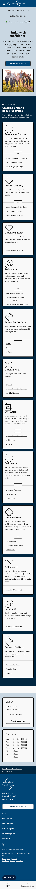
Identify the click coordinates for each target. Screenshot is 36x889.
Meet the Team (7, 824)
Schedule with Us (18, 63)
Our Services (7, 819)
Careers (12, 861)
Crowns (8, 348)
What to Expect (8, 829)
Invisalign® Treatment (14, 590)
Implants (9, 352)
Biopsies (9, 444)
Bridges (8, 344)
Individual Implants (12, 393)
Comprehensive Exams (14, 162)
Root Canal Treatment (13, 490)
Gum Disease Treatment (14, 293)
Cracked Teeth (11, 494)
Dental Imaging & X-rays (14, 167)
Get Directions (18, 721)
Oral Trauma (10, 440)
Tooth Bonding (11, 669)
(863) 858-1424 (21, 16)
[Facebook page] (3, 844)
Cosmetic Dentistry (12, 665)
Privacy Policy (6, 859)
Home (4, 814)
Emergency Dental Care (14, 546)
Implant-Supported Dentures (16, 389)
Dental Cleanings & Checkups (16, 158)
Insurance (6, 838)
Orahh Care (19, 861)
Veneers (8, 673)
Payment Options (8, 834)
